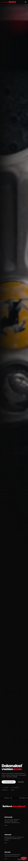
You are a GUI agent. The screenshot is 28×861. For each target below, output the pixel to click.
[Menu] (25, 2)
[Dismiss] (26, 859)
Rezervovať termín (9, 781)
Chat (24, 858)
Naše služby (21, 781)
